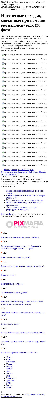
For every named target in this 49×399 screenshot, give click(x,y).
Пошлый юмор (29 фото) (12, 284)
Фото (11, 214)
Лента (9, 357)
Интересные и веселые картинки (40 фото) (20, 237)
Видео (9, 385)
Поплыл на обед (8, 275)
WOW (9, 369)
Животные (11, 378)
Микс (8, 387)
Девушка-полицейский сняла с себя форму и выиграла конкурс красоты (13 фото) (21, 247)
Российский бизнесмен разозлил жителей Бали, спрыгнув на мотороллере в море (22, 302)
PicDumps (10, 362)
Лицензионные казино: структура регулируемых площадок (21, 208)
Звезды (9, 373)
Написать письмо (9, 396)
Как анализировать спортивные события (24, 200)
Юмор (9, 364)
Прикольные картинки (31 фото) (15, 257)
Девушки (10, 380)
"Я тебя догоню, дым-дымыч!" (14, 293)
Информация (30, 394)
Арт (8, 371)
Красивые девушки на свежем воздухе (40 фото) (22, 266)
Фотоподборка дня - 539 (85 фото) (19, 170)
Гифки (9, 366)
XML (19, 396)
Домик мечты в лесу (10, 324)
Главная (4, 214)
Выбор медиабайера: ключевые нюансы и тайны (22, 333)
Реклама (40, 394)
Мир (8, 376)
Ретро (8, 383)
